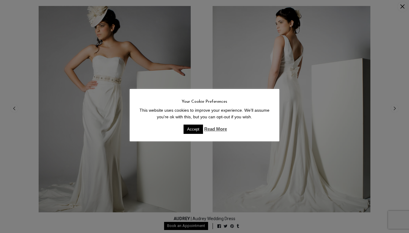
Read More (215, 128)
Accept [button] (193, 129)
